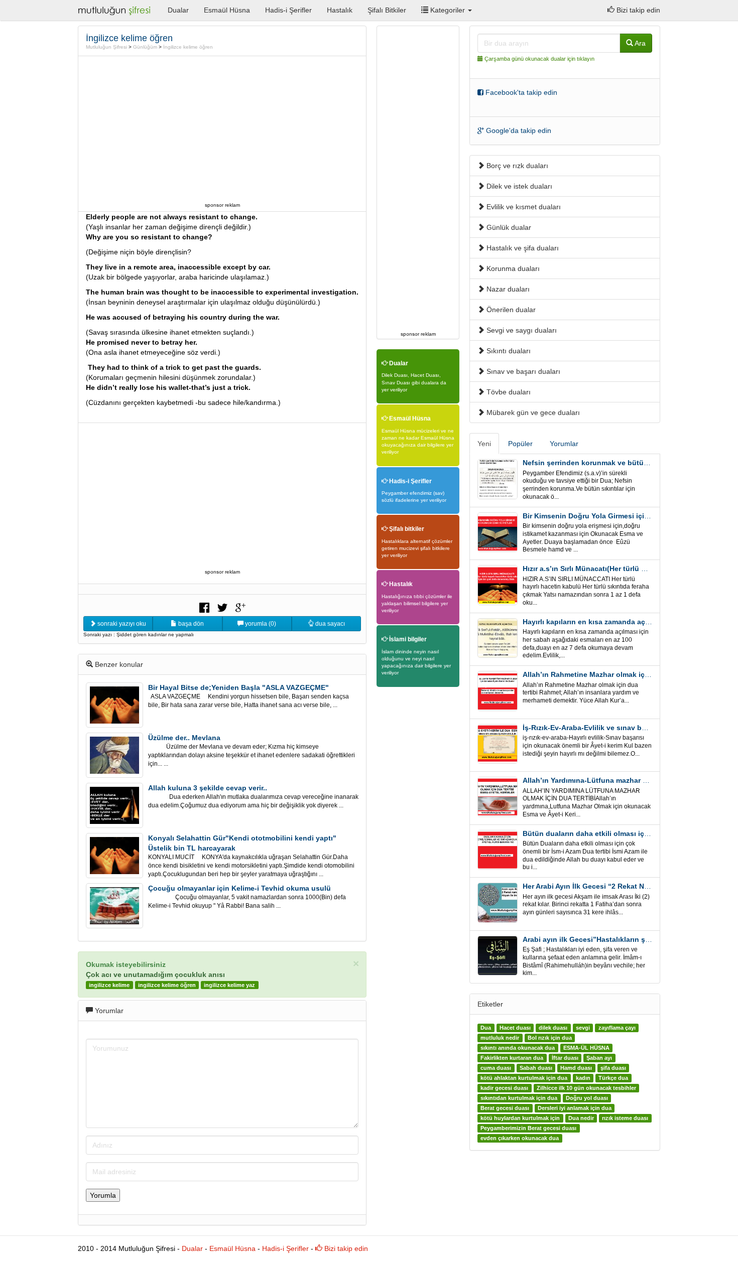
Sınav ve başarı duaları (522, 371)
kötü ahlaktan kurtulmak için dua (523, 1078)
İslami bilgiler (407, 639)
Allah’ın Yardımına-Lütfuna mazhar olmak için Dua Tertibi (620, 780)
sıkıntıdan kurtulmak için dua (518, 1098)
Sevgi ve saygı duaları (520, 330)
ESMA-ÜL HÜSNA (586, 1048)
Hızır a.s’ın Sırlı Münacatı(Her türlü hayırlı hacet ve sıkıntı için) (628, 569)
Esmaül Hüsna (227, 10)
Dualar (178, 10)
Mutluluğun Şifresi (106, 47)
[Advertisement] (222, 129)
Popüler (520, 444)
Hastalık (339, 10)
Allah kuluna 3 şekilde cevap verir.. (207, 788)
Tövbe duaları (507, 392)
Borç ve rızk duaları (516, 166)
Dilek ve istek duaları (518, 186)
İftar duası (565, 1058)
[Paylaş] (204, 607)
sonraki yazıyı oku (121, 623)
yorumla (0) (259, 623)
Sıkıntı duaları (507, 351)
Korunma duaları (512, 268)
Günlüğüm (145, 47)
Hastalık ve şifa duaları (521, 248)
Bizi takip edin (637, 10)
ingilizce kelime (109, 985)
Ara (639, 43)
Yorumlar (564, 444)
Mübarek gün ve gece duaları (532, 412)
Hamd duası (576, 1068)
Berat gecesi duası (504, 1108)
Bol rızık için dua (550, 1038)
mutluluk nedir (499, 1038)
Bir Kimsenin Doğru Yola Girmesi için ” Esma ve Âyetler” (618, 516)
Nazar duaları (507, 289)
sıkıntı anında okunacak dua (517, 1048)
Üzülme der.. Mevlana (184, 738)
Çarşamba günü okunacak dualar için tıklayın (539, 59)
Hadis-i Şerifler (288, 10)
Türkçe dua (613, 1078)
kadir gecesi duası (504, 1088)
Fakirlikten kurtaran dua (511, 1058)
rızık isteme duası (625, 1118)
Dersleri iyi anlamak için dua (574, 1108)
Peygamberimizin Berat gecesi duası (528, 1128)
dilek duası (553, 1028)
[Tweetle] (222, 607)
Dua (485, 1028)
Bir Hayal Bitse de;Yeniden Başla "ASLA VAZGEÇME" (238, 687)
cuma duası (495, 1068)
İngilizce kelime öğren (188, 47)
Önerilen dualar (510, 310)
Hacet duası (515, 1028)
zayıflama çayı (617, 1028)
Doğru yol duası (587, 1098)
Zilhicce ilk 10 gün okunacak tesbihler (586, 1088)
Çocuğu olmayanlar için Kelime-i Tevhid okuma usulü (239, 888)
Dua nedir (581, 1118)
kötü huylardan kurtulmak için (520, 1118)
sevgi (583, 1028)
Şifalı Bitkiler (386, 10)
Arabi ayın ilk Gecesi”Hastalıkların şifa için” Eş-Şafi (610, 939)
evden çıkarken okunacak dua (519, 1138)
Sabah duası (536, 1068)
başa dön (190, 623)
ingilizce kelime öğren (167, 985)
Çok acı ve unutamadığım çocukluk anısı (155, 974)
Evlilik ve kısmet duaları (522, 207)
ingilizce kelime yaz (229, 985)
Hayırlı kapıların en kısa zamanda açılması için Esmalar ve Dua (628, 622)
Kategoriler (447, 10)
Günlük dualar (507, 227)
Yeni (484, 444)
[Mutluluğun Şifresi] (115, 10)
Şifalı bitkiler (406, 528)
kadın (583, 1078)
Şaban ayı (599, 1058)
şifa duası (613, 1068)
